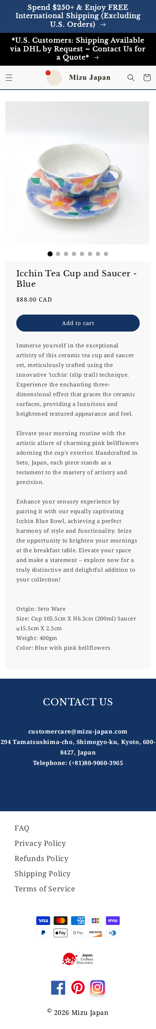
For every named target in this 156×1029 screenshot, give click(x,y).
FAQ (22, 828)
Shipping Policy (43, 873)
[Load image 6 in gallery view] (90, 254)
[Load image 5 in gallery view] (82, 254)
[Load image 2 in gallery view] (58, 254)
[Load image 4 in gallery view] (74, 254)
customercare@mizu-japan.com (78, 731)
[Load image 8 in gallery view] (106, 254)
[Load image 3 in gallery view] (66, 254)
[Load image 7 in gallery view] (98, 254)
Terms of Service (45, 889)
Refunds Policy (41, 858)
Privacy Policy (40, 843)
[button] (9, 78)
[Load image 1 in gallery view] (50, 254)
